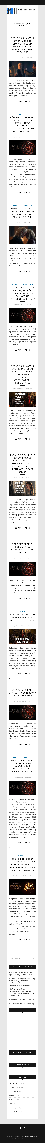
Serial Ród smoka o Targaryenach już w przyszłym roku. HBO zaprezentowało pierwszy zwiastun (22, 864)
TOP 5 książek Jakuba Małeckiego (22, 1003)
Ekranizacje (28, 35)
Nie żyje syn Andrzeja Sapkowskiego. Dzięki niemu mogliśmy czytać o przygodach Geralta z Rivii (21, 992)
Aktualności (17, 35)
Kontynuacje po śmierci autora (21, 999)
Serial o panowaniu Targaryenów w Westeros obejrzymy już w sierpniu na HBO (22, 766)
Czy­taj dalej (22, 101)
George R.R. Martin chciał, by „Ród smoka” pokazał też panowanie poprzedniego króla (22, 293)
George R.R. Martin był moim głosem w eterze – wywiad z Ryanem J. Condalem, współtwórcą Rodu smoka (22, 374)
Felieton (22, 611)
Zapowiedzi (28, 205)
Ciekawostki (13, 1087)
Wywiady (22, 363)
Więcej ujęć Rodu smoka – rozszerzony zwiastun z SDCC (22, 693)
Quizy (11, 1104)
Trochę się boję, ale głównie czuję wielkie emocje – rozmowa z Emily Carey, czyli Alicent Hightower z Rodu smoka (22, 463)
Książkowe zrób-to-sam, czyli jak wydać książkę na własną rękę (22, 973)
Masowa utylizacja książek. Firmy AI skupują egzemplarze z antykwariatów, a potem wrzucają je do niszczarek (22, 982)
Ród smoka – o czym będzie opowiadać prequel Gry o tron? (22, 617)
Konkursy (12, 1099)
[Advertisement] (22, 1030)
